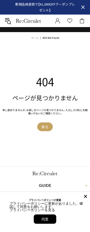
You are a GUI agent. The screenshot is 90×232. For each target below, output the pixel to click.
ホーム (34, 38)
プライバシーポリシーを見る (32, 209)
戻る (45, 126)
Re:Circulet (28, 21)
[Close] (85, 196)
